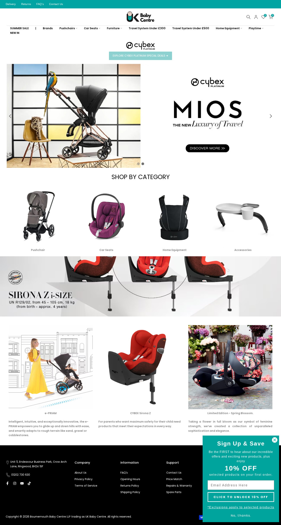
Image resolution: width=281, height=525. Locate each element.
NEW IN (14, 33)
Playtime (255, 28)
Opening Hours (130, 479)
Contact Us (56, 4)
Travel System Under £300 (147, 28)
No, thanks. (241, 515)
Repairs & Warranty (179, 486)
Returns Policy (129, 486)
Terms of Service (86, 486)
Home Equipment (228, 28)
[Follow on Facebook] (7, 483)
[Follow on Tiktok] (29, 483)
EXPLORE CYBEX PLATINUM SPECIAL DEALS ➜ (140, 56)
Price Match (174, 479)
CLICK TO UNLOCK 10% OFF (241, 497)
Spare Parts (173, 492)
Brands (48, 28)
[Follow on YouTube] (22, 483)
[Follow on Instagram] (14, 483)
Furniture (113, 28)
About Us (80, 473)
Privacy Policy (84, 479)
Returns (26, 4)
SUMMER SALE (19, 28)
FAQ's (40, 4)
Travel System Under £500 (190, 28)
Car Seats (91, 28)
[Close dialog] (275, 440)
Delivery (11, 4)
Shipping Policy (130, 492)
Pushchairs (67, 28)
